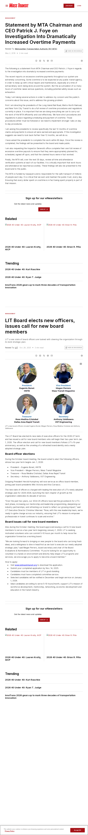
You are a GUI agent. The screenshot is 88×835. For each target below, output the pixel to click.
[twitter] (44, 61)
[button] (6, 5)
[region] (44, 830)
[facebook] (36, 61)
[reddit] (48, 61)
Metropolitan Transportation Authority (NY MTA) (36, 49)
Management (10, 18)
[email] (52, 61)
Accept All (77, 830)
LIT (16, 348)
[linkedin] (40, 61)
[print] (82, 61)
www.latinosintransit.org (26, 565)
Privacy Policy (9, 831)
